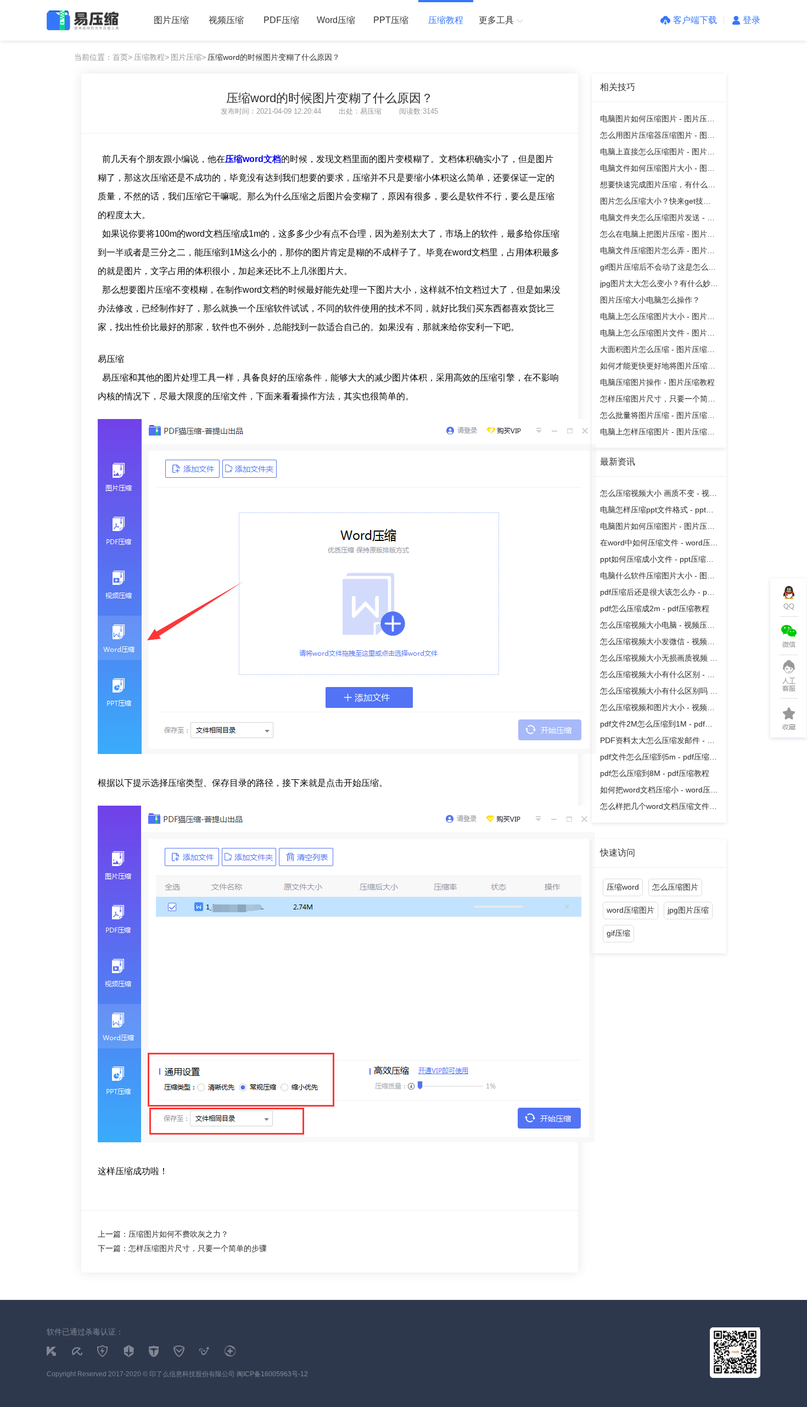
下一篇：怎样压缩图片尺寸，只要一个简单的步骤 (182, 1248)
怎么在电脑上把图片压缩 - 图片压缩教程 (657, 236)
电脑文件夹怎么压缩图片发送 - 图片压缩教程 (657, 219)
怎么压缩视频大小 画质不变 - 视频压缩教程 (658, 495)
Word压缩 (336, 20)
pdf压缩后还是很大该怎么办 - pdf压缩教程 (657, 594)
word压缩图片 (630, 910)
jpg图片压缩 (688, 910)
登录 (751, 20)
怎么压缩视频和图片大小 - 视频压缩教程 (657, 709)
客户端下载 (695, 20)
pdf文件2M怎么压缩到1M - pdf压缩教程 (656, 725)
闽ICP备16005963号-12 (272, 1374)
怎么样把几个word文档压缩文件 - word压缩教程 (657, 808)
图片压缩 (171, 20)
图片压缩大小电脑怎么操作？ (650, 299)
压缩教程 (445, 20)
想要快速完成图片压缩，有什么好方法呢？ (657, 186)
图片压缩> (188, 57)
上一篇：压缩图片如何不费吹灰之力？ (163, 1234)
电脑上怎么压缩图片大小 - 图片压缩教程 (657, 318)
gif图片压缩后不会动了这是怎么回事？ (658, 269)
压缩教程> (151, 57)
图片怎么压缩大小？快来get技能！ (651, 203)
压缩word (623, 887)
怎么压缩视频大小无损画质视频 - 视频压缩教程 (656, 660)
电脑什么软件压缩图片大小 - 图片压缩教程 (657, 577)
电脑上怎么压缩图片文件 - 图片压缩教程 (657, 334)
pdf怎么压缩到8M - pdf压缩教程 (654, 773)
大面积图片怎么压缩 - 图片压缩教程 (657, 351)
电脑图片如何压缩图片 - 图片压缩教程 (657, 120)
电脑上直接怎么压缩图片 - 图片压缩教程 (657, 153)
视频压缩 (226, 20)
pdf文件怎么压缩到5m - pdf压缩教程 (658, 758)
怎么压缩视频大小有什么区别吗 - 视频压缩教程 (656, 692)
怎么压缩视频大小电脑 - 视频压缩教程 (657, 627)
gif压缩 (618, 933)
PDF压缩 (281, 20)
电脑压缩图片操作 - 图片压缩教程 (657, 382)
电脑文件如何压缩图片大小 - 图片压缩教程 (657, 170)
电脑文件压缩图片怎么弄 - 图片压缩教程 (657, 252)
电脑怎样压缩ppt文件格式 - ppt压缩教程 (657, 511)
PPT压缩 (390, 20)
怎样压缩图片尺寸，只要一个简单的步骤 (657, 400)
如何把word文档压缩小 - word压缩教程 (659, 791)
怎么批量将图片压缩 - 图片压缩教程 (657, 417)
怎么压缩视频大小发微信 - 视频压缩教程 (657, 643)
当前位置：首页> (103, 57)
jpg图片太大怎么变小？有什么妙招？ (655, 285)
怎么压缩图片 (675, 887)
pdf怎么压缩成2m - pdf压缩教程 (654, 608)
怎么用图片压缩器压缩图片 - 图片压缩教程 (657, 137)
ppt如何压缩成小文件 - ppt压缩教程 (657, 561)
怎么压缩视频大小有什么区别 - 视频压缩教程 (657, 676)
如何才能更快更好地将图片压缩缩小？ (657, 367)
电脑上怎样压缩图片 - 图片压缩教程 (657, 433)
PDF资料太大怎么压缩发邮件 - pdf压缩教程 (659, 742)
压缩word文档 (253, 159)
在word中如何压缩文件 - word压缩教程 (659, 544)
